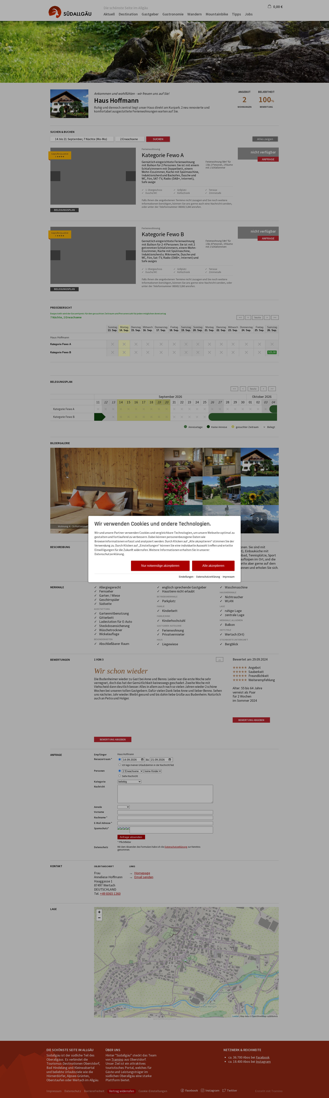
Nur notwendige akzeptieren (160, 565)
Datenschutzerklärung (208, 576)
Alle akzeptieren (213, 565)
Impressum (229, 576)
